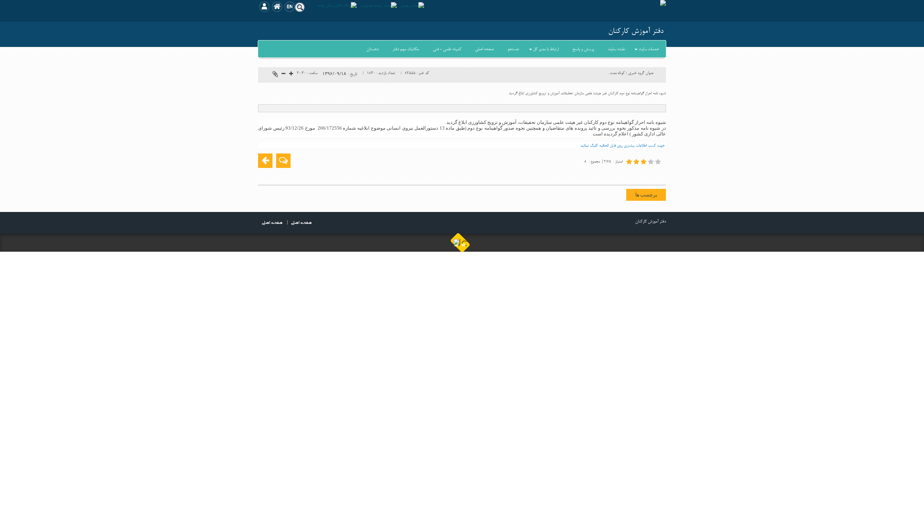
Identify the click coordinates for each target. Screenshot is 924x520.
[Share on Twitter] (627, 174)
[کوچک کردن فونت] (284, 75)
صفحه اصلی (272, 222)
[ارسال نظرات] (283, 160)
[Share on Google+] (648, 174)
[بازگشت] (265, 160)
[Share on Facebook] (659, 174)
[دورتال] (460, 243)
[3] (644, 161)
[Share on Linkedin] (637, 174)
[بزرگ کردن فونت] (291, 75)
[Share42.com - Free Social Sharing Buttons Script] (616, 174)
